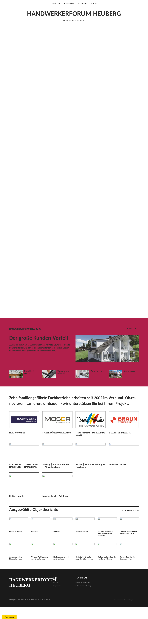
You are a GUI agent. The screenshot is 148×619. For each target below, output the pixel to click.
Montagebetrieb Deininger (55, 496)
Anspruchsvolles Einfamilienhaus (15, 558)
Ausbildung (69, 3)
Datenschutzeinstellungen (84, 586)
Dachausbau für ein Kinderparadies (127, 558)
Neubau (34, 531)
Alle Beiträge (128, 329)
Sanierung (57, 531)
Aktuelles (82, 3)
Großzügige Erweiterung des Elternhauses (84, 558)
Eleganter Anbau (15, 531)
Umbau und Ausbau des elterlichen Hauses (107, 558)
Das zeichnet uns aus (29, 372)
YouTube (137, 600)
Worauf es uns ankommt (63, 372)
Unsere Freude (129, 371)
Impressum (57, 586)
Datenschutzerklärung (83, 582)
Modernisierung (82, 531)
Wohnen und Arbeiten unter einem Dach (128, 532)
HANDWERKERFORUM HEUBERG (74, 14)
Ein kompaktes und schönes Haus (61, 558)
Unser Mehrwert (97, 371)
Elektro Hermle (16, 496)
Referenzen (55, 3)
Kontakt (95, 3)
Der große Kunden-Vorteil (38, 338)
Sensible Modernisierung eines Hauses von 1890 (106, 533)
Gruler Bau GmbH (117, 464)
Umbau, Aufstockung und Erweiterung (39, 558)
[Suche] (17, 8)
